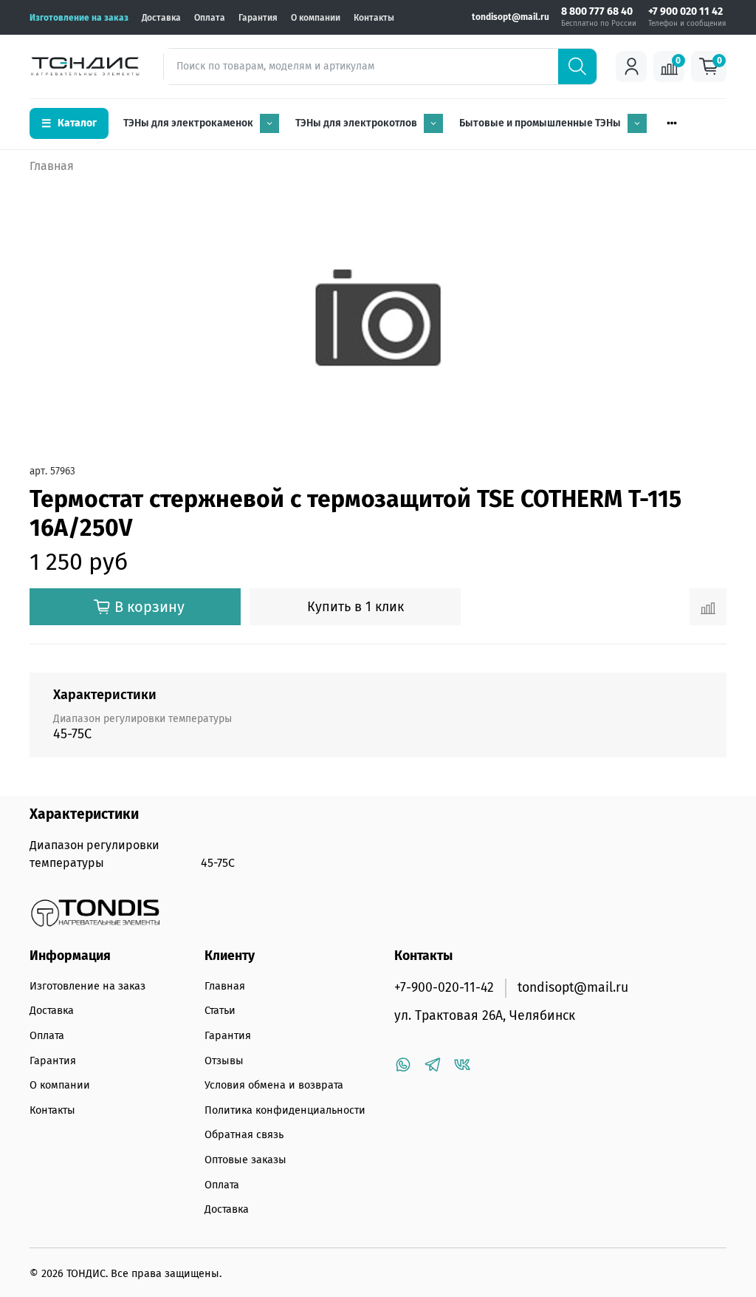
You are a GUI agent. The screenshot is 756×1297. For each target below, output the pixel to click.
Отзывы (224, 1061)
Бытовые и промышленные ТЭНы (540, 123)
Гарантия (258, 18)
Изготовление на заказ (79, 18)
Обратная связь (244, 1135)
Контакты (374, 18)
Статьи (220, 1010)
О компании (315, 18)
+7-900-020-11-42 (444, 987)
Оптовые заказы (245, 1160)
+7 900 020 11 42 (685, 12)
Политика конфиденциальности (285, 1110)
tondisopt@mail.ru (510, 17)
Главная (52, 166)
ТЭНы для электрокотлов (356, 123)
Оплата (209, 18)
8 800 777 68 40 (597, 12)
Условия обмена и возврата (274, 1085)
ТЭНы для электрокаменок (188, 123)
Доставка (161, 18)
